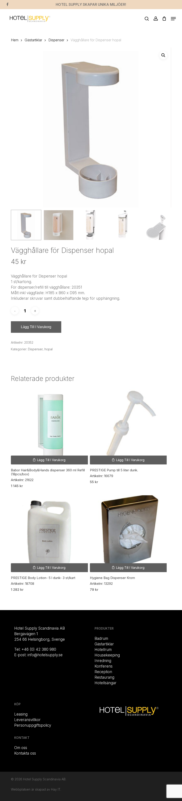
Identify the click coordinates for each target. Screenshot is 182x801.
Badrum (101, 638)
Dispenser (56, 40)
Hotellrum (103, 649)
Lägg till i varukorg (36, 327)
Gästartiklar (33, 40)
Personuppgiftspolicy (32, 725)
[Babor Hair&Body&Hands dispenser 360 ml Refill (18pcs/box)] (49, 425)
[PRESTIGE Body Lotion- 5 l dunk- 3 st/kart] (49, 533)
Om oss (20, 747)
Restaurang (104, 677)
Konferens (104, 666)
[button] (173, 18)
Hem (14, 40)
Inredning (103, 660)
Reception (103, 672)
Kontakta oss (25, 753)
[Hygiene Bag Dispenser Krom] (128, 533)
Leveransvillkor (27, 720)
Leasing (21, 714)
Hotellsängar (106, 683)
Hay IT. (56, 789)
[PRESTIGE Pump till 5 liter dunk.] (128, 425)
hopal (48, 349)
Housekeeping (107, 655)
